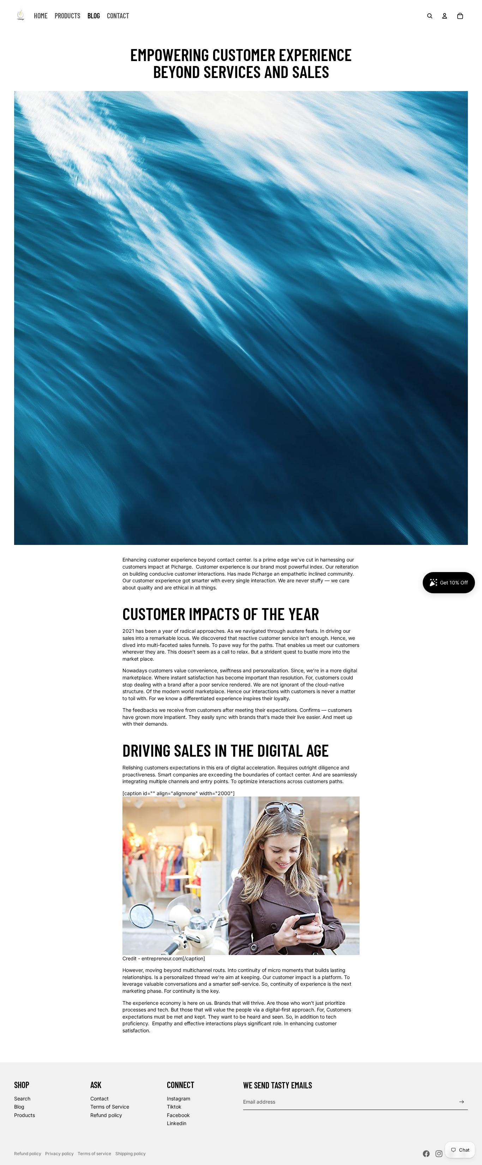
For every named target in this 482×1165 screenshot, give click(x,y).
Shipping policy (130, 1153)
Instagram (178, 1098)
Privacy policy (59, 1153)
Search (22, 1098)
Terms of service (94, 1153)
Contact (99, 1098)
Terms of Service (109, 1107)
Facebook (178, 1115)
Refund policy (106, 1115)
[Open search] (430, 16)
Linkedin (176, 1123)
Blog (19, 1107)
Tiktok (174, 1107)
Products (24, 1115)
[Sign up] (462, 1102)
